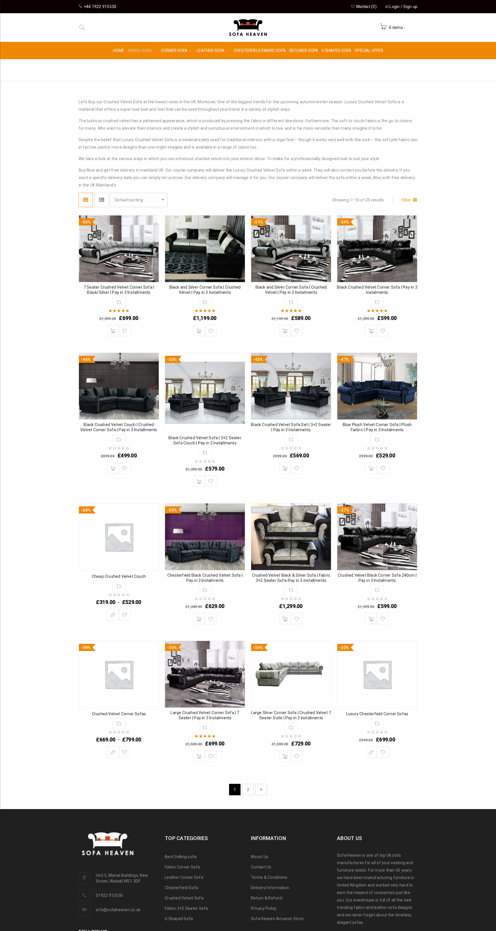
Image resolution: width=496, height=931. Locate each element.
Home (321, 70)
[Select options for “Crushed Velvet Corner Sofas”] (113, 752)
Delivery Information (270, 887)
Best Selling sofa (180, 856)
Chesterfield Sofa (181, 887)
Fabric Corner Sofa (182, 867)
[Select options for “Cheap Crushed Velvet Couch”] (113, 614)
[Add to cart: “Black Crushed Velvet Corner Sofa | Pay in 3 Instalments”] (371, 330)
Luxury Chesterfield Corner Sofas (377, 714)
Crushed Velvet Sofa (184, 898)
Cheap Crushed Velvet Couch (119, 576)
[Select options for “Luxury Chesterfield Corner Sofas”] (371, 752)
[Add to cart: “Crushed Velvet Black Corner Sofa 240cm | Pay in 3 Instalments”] (371, 618)
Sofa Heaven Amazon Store (277, 918)
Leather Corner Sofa (184, 877)
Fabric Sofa (349, 70)
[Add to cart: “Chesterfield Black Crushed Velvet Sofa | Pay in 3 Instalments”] (199, 618)
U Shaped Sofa (179, 918)
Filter (406, 200)
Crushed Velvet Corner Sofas (119, 714)
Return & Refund (266, 898)
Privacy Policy (264, 908)
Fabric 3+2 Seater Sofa (186, 908)
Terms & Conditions (269, 877)
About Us (259, 856)
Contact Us (261, 867)
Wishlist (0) (366, 6)
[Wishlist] (125, 330)
